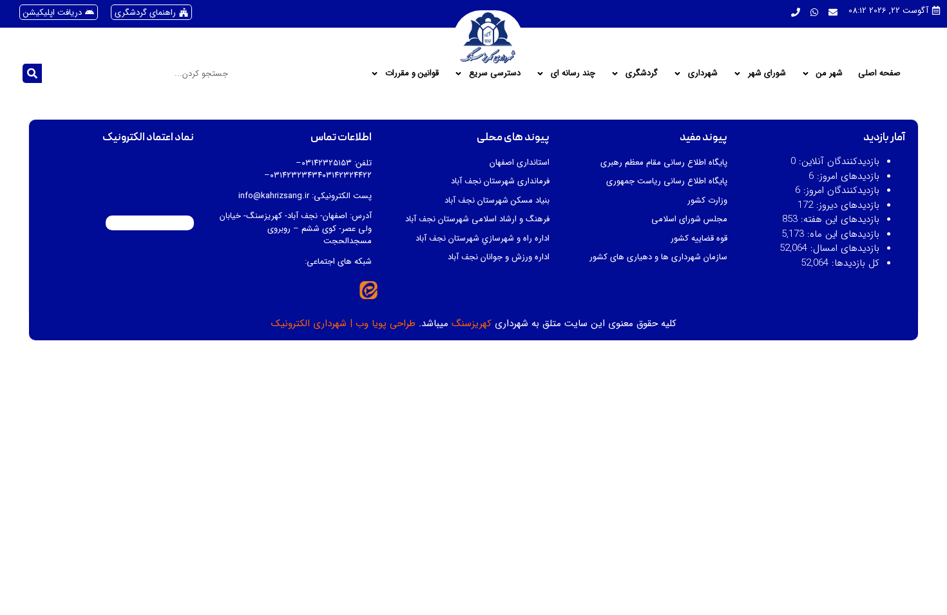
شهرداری (703, 73)
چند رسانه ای (573, 73)
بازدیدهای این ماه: (841, 234)
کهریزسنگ (472, 323)
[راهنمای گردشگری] (183, 12)
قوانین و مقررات (412, 73)
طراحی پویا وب (386, 323)
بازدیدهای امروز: (846, 176)
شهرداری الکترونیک (309, 323)
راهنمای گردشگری (145, 12)
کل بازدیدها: (853, 263)
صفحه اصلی (879, 73)
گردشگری (642, 73)
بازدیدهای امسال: (843, 248)
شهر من (829, 73)
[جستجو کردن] (32, 73)
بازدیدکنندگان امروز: (839, 191)
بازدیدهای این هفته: (838, 220)
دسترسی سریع (495, 73)
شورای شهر (767, 73)
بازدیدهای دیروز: (846, 205)
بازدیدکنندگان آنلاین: (837, 162)
